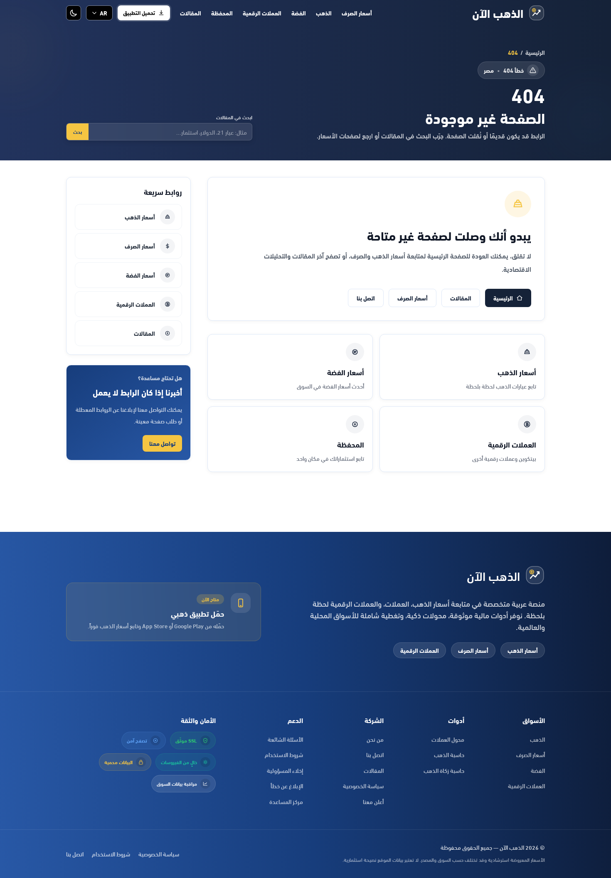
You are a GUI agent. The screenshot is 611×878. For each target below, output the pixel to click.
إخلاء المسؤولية (285, 770)
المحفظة (222, 13)
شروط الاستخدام (284, 754)
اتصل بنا (366, 297)
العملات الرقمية (262, 13)
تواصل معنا (162, 443)
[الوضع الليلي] (73, 12)
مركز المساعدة (286, 801)
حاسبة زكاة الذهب (444, 770)
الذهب (324, 13)
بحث (77, 131)
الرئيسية (535, 52)
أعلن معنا (373, 801)
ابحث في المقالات (234, 117)
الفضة (298, 13)
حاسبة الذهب (449, 754)
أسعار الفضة (140, 275)
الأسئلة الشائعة (285, 739)
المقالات (190, 13)
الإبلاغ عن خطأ (287, 785)
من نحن (375, 739)
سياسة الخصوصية (363, 785)
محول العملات (447, 739)
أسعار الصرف (357, 13)
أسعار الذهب (140, 216)
